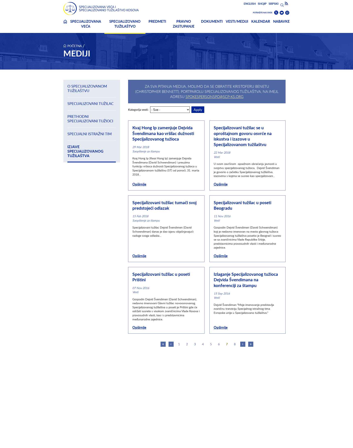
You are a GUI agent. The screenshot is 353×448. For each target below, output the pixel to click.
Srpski (273, 4)
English (250, 4)
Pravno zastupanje (183, 24)
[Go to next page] (242, 344)
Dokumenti (212, 21)
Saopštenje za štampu (146, 151)
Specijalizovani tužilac (90, 103)
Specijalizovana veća (85, 24)
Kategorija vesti (138, 109)
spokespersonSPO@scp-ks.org (214, 96)
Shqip (262, 4)
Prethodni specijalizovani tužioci (90, 118)
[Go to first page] (163, 344)
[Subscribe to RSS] (286, 3)
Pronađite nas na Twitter (276, 12)
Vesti (217, 157)
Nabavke (281, 21)
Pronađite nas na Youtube (282, 13)
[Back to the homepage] (101, 8)
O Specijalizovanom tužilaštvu (87, 88)
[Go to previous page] (171, 344)
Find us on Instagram (287, 13)
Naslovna (65, 24)
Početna (74, 46)
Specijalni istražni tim (89, 134)
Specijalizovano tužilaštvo (125, 24)
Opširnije (139, 184)
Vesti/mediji (237, 21)
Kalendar (260, 21)
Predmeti (157, 21)
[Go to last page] (250, 344)
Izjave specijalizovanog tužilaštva (85, 151)
